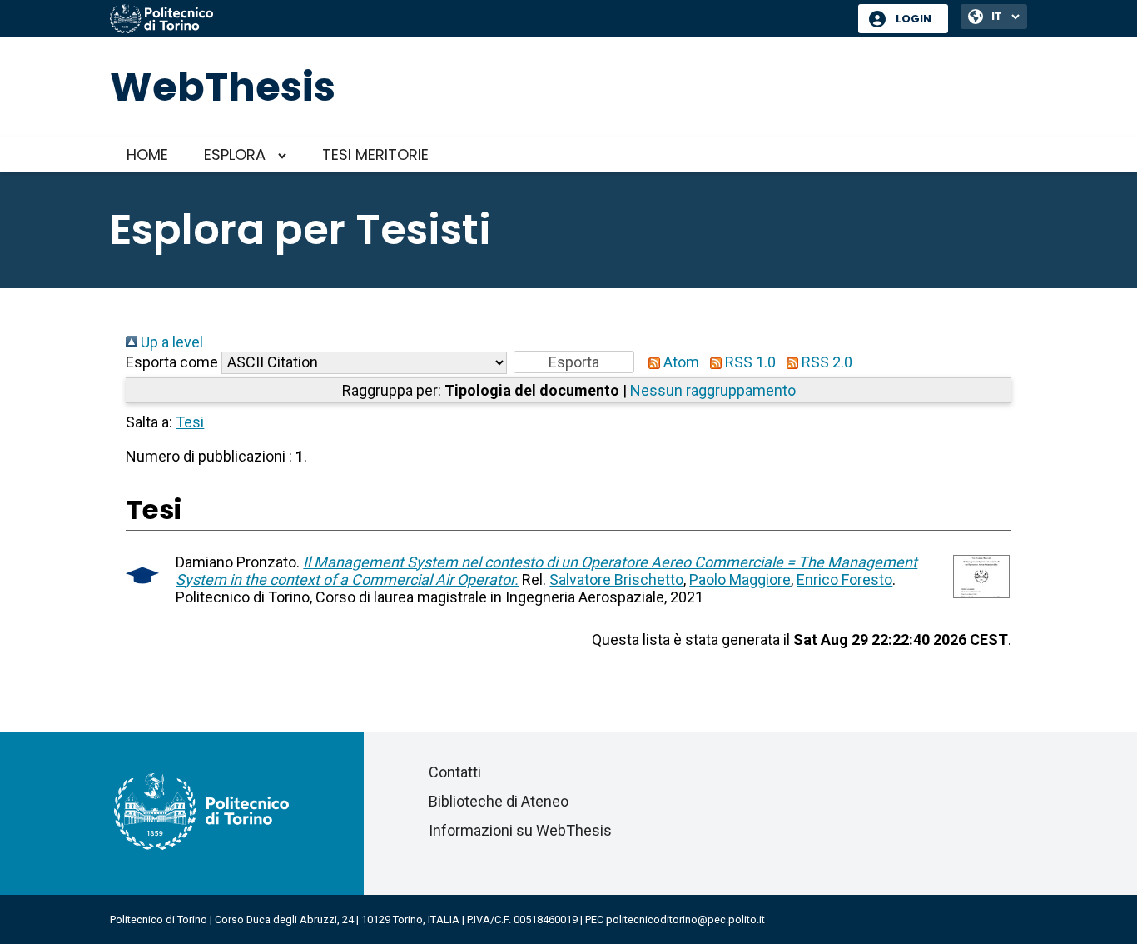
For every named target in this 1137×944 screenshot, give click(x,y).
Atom (679, 362)
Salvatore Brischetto (616, 579)
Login (913, 19)
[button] (574, 362)
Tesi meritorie (375, 154)
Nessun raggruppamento (713, 390)
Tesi (190, 422)
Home (147, 154)
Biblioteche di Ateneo (498, 801)
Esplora (235, 154)
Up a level (170, 342)
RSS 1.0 (749, 362)
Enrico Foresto (844, 579)
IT (996, 16)
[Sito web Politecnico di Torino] (478, 20)
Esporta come (172, 362)
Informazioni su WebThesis (520, 830)
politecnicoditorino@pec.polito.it (685, 919)
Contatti (455, 772)
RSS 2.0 (825, 362)
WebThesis (222, 87)
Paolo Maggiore (740, 579)
